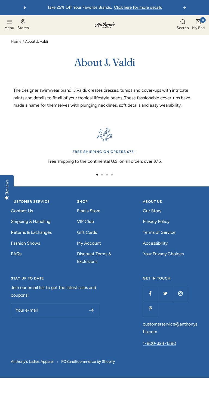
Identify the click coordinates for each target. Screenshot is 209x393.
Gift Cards (87, 232)
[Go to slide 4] (112, 175)
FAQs (16, 253)
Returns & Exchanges (31, 232)
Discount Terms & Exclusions (94, 257)
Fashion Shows (25, 243)
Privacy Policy (156, 221)
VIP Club (85, 221)
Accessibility (155, 243)
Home (16, 41)
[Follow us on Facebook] (150, 293)
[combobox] (183, 25)
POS (65, 361)
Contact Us (22, 210)
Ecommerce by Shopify (95, 361)
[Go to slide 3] (107, 175)
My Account (89, 243)
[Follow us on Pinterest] (150, 308)
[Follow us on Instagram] (180, 293)
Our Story (152, 210)
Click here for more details (138, 7)
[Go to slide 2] (102, 175)
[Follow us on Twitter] (165, 293)
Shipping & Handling (30, 221)
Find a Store (88, 210)
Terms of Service (159, 232)
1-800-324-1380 (159, 343)
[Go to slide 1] (97, 175)
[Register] (91, 310)
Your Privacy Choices (163, 253)
